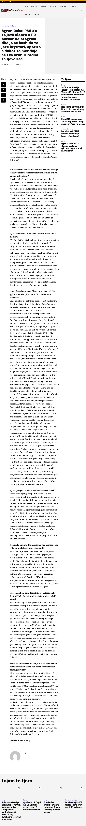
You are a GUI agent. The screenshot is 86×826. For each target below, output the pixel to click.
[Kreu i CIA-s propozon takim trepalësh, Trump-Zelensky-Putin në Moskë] (53, 791)
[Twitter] (3, 90)
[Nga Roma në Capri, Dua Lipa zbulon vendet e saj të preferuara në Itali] (33, 791)
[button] (82, 10)
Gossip (63, 105)
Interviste (5, 26)
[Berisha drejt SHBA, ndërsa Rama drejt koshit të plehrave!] (75, 791)
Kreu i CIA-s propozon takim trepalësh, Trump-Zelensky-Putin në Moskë (73, 121)
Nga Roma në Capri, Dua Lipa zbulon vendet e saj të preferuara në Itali (72, 109)
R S (19, 65)
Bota (63, 85)
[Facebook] (3, 84)
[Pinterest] (3, 95)
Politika (13, 26)
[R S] (15, 756)
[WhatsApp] (3, 100)
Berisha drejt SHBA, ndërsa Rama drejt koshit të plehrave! (70, 133)
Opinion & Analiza (67, 129)
